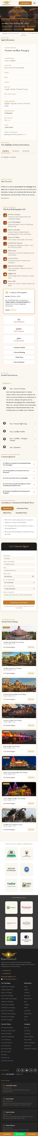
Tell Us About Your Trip (12, 571)
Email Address (24, 556)
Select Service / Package (25, 564)
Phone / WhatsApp (10, 563)
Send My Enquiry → (19, 583)
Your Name (7, 556)
